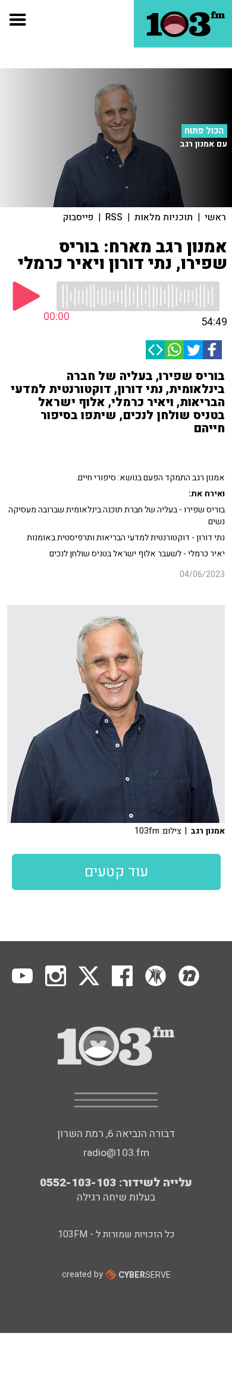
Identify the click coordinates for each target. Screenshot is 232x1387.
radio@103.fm (116, 1153)
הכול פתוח (204, 130)
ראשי (215, 217)
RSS (114, 217)
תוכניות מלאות (163, 217)
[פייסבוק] (212, 349)
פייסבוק (78, 217)
